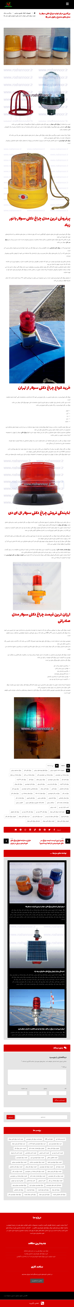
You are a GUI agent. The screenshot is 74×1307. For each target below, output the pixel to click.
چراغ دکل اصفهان (15, 812)
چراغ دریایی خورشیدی (53, 779)
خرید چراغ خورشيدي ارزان (55, 1144)
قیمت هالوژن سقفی (52, 1157)
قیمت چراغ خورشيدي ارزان (37, 1157)
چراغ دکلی (24, 432)
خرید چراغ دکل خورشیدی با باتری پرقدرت (36, 1254)
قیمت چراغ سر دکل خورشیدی (14, 555)
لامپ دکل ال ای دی (64, 807)
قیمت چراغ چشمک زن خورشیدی (18, 1176)
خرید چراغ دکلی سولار (24, 816)
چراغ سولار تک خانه (40, 793)
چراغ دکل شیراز (65, 816)
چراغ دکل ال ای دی (52, 784)
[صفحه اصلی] (34, 13)
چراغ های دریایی (42, 798)
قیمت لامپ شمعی (44, 1153)
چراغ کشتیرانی (52, 798)
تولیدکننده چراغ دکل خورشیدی (34, 1139)
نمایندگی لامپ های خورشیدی (53, 1185)
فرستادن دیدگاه (60, 1100)
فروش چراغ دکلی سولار (63, 821)
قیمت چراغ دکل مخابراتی (16, 1167)
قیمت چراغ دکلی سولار (48, 821)
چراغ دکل (67, 127)
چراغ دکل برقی (41, 784)
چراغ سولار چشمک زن (27, 793)
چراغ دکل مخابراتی (55, 248)
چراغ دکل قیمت (30, 1190)
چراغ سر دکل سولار (53, 1035)
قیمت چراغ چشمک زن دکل (55, 1181)
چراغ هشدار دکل (20, 798)
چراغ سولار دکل (15, 793)
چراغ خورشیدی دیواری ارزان (36, 1185)
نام (65, 1088)
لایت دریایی (53, 807)
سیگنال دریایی (50, 802)
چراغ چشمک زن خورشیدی (62, 775)
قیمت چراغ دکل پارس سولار (54, 1171)
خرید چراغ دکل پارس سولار (18, 1144)
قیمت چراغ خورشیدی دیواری (19, 1162)
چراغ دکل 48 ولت (64, 784)
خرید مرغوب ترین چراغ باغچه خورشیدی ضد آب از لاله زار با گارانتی (36, 1256)
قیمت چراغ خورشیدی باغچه (55, 1162)
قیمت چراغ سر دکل (17, 1171)
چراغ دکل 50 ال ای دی (27, 812)
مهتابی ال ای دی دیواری (17, 1181)
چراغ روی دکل (15, 789)
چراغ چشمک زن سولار (15, 775)
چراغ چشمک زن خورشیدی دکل (45, 775)
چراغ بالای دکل (27, 770)
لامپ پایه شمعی (31, 1181)
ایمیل (45, 1088)
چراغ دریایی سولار (40, 779)
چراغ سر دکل (65, 793)
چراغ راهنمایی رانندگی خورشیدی (30, 789)
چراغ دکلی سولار (55, 124)
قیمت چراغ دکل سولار (31, 1167)
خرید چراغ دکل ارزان (37, 816)
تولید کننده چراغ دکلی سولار (57, 812)
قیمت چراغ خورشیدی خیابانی (37, 1162)
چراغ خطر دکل (65, 779)
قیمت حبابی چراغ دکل (20, 1148)
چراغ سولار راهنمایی (64, 798)
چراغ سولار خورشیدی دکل (14, 1194)
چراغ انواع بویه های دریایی (40, 770)
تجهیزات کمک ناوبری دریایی (57, 770)
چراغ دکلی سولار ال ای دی (51, 816)
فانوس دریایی (19, 802)
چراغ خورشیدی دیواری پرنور (19, 1185)
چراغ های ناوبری (31, 798)
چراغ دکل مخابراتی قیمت (59, 1194)
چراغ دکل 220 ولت (21, 779)
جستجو (10, 1117)
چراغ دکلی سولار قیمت (30, 1194)
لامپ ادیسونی (41, 1181)
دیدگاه (64, 1067)
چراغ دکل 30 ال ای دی (41, 812)
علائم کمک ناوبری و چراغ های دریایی (35, 802)
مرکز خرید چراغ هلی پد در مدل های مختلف (36, 1251)
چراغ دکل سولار (62, 525)
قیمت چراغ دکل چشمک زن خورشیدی (34, 1171)
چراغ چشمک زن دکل (29, 775)
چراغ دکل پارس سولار (44, 1194)
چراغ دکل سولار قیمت (43, 1190)
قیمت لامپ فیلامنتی (30, 1153)
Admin (63, 766)
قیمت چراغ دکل (60, 1167)
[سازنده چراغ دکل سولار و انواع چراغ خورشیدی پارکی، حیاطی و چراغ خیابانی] (8, 4)
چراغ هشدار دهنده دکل (63, 550)
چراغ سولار (45, 1035)
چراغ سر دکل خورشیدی (54, 793)
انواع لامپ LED (49, 1139)
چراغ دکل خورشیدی (64, 141)
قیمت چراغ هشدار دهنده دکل (37, 1176)
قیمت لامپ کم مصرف (16, 1153)
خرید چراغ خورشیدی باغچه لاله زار (37, 1144)
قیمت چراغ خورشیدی (21, 1157)
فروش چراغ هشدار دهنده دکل (36, 1148)
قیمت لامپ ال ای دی (57, 1153)
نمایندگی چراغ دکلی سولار (33, 821)
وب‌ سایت (24, 1088)
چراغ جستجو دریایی (16, 770)
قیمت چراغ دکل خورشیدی (46, 1167)
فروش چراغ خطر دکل (10, 816)
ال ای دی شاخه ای (60, 1139)
